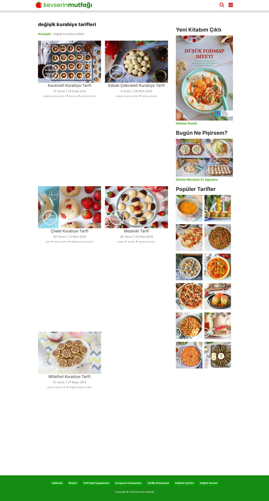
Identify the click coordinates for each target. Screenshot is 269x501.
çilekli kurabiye (60, 241)
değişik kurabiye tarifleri (54, 96)
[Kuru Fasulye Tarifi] (189, 355)
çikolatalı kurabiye (147, 241)
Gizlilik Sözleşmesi (158, 482)
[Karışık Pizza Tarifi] (189, 296)
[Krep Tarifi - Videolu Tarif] (189, 237)
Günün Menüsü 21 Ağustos (197, 179)
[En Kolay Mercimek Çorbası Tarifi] (189, 208)
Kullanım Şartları (184, 482)
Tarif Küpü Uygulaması (96, 482)
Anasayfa (44, 34)
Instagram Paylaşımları (128, 482)
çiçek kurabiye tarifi (56, 387)
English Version (208, 482)
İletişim (73, 482)
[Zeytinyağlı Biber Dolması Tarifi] (217, 208)
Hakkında (57, 482)
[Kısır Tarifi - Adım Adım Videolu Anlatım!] (217, 237)
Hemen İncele (186, 123)
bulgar (121, 241)
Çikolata (131, 241)
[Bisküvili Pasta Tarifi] (217, 325)
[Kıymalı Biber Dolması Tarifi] (217, 296)
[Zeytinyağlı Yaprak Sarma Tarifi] (217, 355)
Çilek (48, 241)
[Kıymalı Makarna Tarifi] (189, 325)
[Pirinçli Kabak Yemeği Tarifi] (217, 267)
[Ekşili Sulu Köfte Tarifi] (189, 267)
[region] (105, 147)
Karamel (73, 96)
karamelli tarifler (88, 96)
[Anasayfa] (65, 6)
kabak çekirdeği (149, 96)
